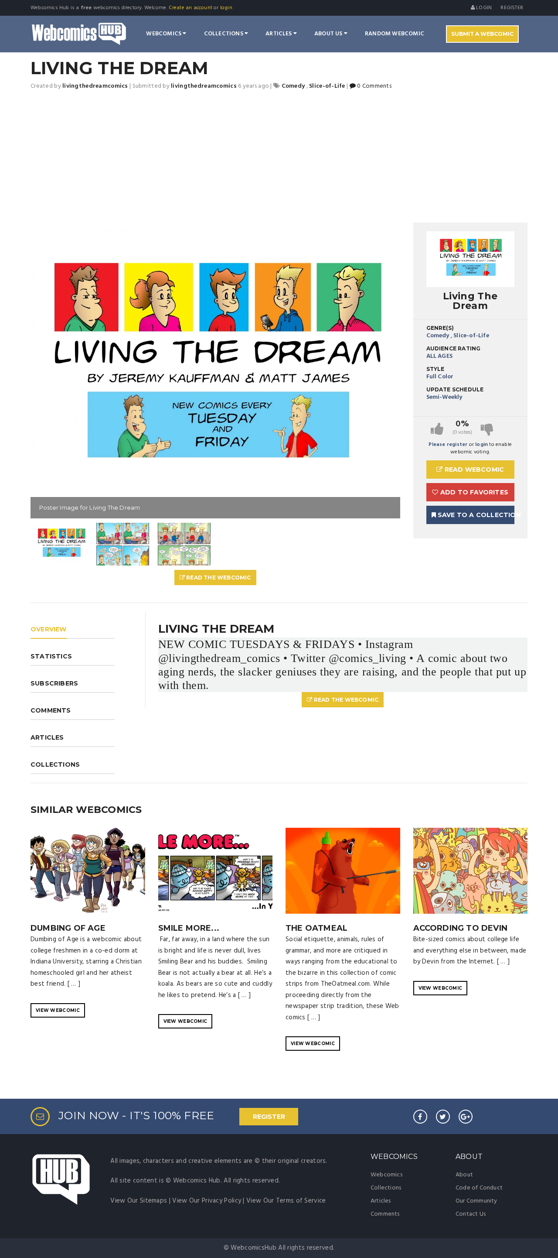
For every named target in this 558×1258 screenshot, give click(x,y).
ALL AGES (439, 356)
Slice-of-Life (471, 336)
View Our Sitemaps (138, 1201)
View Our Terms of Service (286, 1201)
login (226, 7)
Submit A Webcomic (482, 34)
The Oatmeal (316, 928)
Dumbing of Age (68, 928)
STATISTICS (51, 656)
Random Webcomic (394, 33)
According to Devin (460, 928)
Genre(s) (440, 328)
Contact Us (471, 1214)
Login (483, 7)
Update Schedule (455, 389)
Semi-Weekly (444, 397)
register (511, 7)
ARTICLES (47, 737)
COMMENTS (51, 710)
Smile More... (189, 928)
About (464, 1175)
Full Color (440, 377)
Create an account (190, 7)
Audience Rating (453, 348)
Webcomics (164, 33)
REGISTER (269, 1117)
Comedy (437, 336)
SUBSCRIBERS (54, 683)
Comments (385, 1214)
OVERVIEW (49, 629)
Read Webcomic (473, 469)
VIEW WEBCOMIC (58, 1010)
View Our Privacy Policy (206, 1201)
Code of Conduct (479, 1188)
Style (435, 369)
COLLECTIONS (55, 764)
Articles (279, 33)
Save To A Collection (475, 515)
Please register (448, 444)
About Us (329, 33)
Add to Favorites (473, 492)
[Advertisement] (279, 157)
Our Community (476, 1201)
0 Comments (373, 86)
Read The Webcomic (218, 577)
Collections (224, 33)
